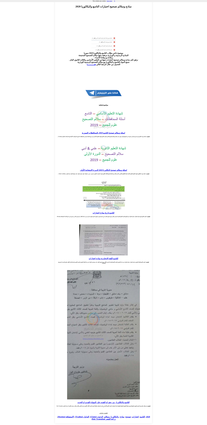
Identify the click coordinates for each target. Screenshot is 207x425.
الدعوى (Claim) (96, 417)
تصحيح (128, 417)
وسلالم (107, 417)
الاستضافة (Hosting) (66, 417)
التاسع (142, 417)
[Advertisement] (103, 24)
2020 (148, 417)
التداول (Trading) (82, 417)
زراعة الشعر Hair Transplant (104, 419)
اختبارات (135, 417)
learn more (109, 1)
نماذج (122, 417)
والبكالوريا (115, 417)
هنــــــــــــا (91, 64)
